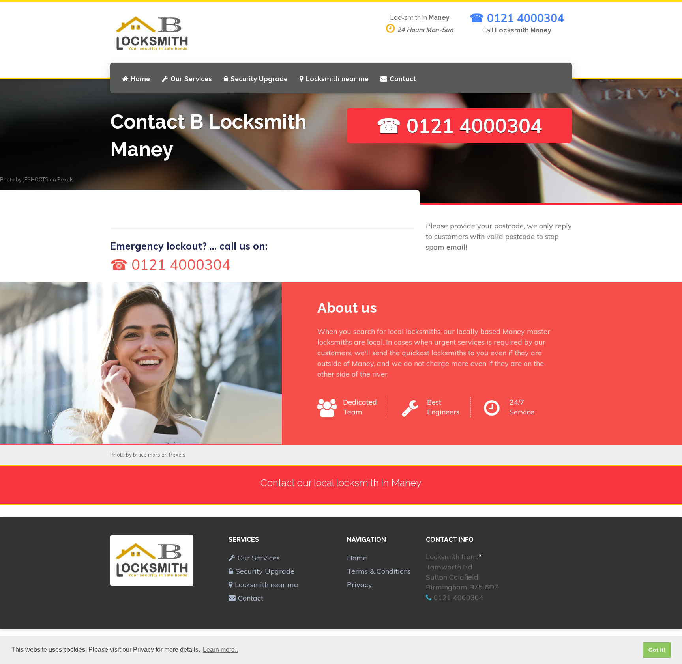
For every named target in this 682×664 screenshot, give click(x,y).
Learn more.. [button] (220, 649)
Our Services (191, 79)
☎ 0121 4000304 (517, 18)
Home (140, 79)
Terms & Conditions (379, 571)
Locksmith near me (337, 79)
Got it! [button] (656, 650)
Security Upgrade (259, 79)
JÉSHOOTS (36, 179)
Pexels (65, 179)
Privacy (359, 584)
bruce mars (146, 454)
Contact (403, 79)
